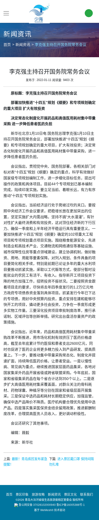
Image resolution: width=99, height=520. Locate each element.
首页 (7, 45)
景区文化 (70, 494)
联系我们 (86, 494)
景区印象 (22, 494)
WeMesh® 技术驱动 (52, 510)
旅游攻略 (38, 494)
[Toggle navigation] (6, 13)
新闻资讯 (22, 45)
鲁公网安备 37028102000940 (37, 505)
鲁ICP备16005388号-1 (70, 505)
